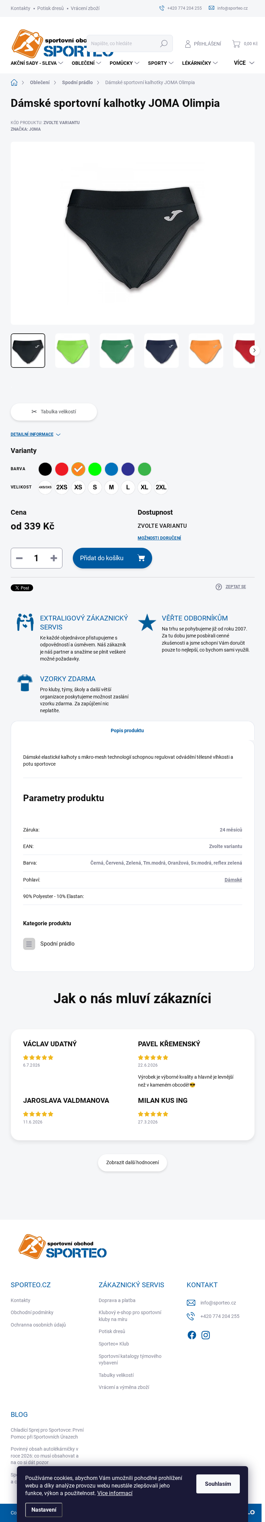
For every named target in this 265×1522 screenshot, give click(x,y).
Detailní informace (32, 434)
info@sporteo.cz (218, 1303)
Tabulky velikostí (116, 1375)
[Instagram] (205, 1334)
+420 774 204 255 (219, 1316)
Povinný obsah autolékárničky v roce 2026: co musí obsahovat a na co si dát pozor (45, 1455)
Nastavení (43, 1509)
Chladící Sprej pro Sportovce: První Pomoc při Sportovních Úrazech (47, 1433)
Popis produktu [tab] (127, 730)
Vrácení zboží (85, 8)
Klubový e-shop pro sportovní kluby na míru (130, 1316)
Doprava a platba (117, 1300)
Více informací (114, 1493)
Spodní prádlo (57, 943)
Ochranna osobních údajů (38, 1325)
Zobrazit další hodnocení (132, 1162)
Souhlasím (218, 1484)
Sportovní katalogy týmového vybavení (130, 1359)
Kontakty (20, 8)
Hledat (164, 43)
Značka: (26, 129)
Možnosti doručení (159, 538)
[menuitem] (38, 63)
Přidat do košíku (102, 558)
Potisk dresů (50, 8)
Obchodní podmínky (32, 1312)
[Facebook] (192, 1334)
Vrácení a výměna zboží (124, 1387)
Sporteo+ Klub (114, 1344)
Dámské (233, 880)
